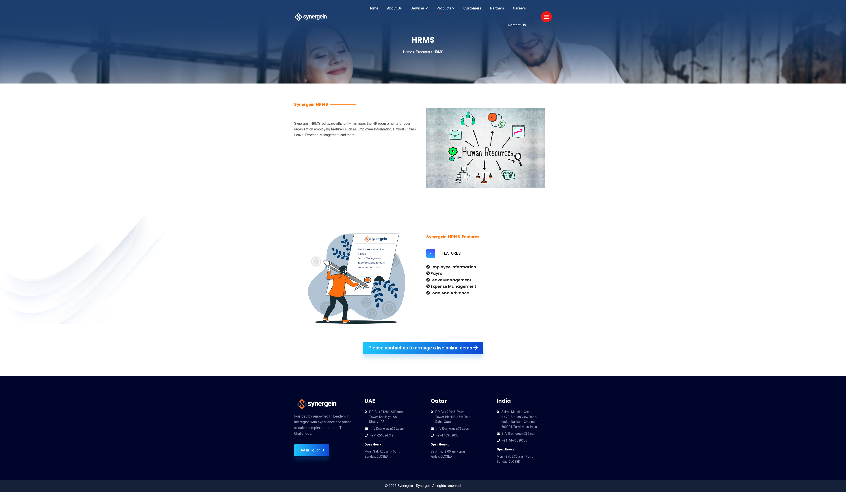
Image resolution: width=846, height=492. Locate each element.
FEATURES (451, 253)
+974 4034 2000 (447, 435)
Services (418, 8)
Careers (519, 8)
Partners (497, 8)
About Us (394, 8)
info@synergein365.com (387, 428)
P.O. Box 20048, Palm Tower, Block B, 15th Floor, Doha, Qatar (453, 417)
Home (373, 8)
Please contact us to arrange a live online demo (420, 348)
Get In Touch (310, 450)
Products (444, 8)
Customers (472, 8)
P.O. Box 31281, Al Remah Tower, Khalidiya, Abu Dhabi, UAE (386, 417)
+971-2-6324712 (381, 435)
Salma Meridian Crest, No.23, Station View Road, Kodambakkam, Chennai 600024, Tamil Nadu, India (519, 419)
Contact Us (517, 25)
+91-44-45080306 (514, 440)
